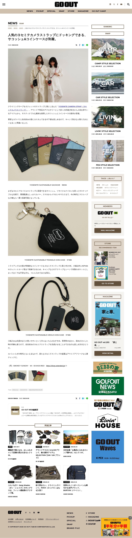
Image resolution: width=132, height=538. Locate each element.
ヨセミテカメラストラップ (35, 389)
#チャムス (105, 185)
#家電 (98, 185)
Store (71, 11)
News (30, 11)
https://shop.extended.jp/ (55, 366)
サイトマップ (28, 521)
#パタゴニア (114, 193)
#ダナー (98, 190)
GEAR (21, 23)
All (22, 9)
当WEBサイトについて (15, 521)
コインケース (23, 389)
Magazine (83, 11)
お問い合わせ (19, 519)
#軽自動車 (99, 187)
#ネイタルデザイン (102, 193)
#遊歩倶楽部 (114, 185)
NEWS (15, 28)
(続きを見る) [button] (78, 415)
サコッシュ (15, 389)
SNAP (61, 11)
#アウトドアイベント (111, 187)
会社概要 (10, 519)
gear (21, 28)
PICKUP (40, 11)
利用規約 (41, 519)
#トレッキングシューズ (110, 190)
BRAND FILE (73, 528)
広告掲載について (30, 519)
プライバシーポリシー (52, 519)
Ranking (107, 9)
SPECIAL (51, 11)
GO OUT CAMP (99, 11)
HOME (10, 28)
